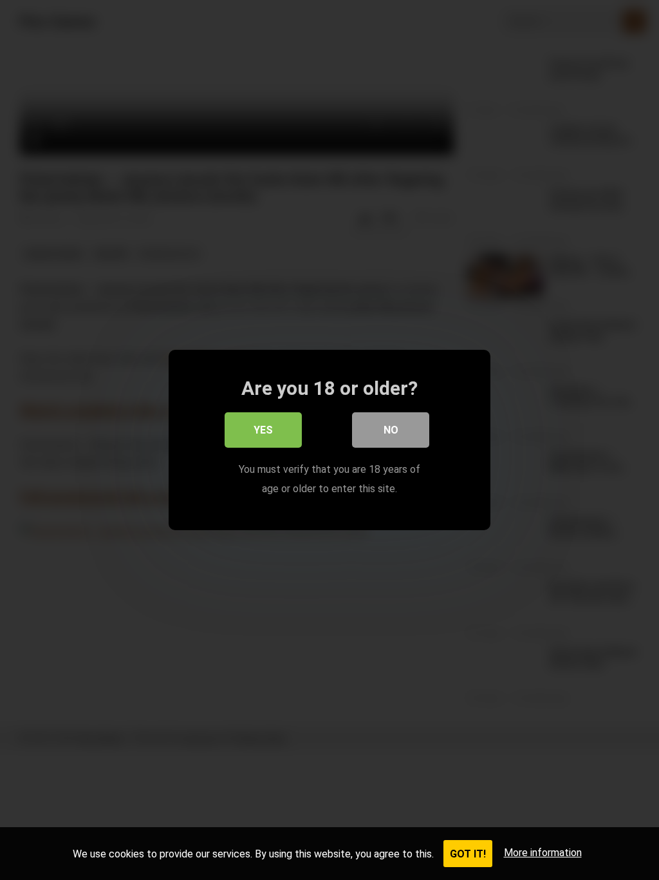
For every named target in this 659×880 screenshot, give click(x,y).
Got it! (468, 854)
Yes (263, 430)
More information (543, 853)
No (391, 430)
